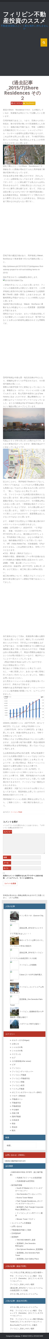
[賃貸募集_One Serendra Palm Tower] (14, 999)
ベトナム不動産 (18, 1089)
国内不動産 (16, 1116)
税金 (13, 1123)
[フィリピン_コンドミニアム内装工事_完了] (14, 987)
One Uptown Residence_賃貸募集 (30, 1249)
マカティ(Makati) (18, 1096)
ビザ (13, 1065)
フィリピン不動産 (16, 812)
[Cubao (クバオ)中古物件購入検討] (14, 975)
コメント (7, 832)
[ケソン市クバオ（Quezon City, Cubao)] (14, 916)
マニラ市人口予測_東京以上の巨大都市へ (26, 1272)
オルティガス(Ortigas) (20, 1040)
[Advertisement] (24, 58)
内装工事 (15, 1113)
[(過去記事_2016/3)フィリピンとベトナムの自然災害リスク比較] (14, 953)
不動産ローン (17, 1099)
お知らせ (15, 1044)
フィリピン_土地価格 (28, 965)
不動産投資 (16, 1106)
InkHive (17, 1336)
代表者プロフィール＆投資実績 (29, 1178)
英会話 (14, 1127)
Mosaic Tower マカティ (26, 1219)
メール (6, 863)
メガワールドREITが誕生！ (30, 1024)
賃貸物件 (15, 1237)
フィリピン (16, 1068)
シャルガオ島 (17, 1047)
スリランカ (16, 1054)
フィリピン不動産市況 (21, 1078)
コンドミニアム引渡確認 (21, 1223)
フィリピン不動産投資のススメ (24, 17)
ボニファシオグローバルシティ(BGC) (27, 1092)
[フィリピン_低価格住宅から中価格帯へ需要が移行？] (14, 1012)
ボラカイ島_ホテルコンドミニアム (24, 1294)
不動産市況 (16, 1103)
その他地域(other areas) (21, 1061)
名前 (5, 857)
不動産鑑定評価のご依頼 (21, 1230)
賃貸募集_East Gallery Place (28, 1259)
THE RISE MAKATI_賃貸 (26, 1240)
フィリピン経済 (18, 1085)
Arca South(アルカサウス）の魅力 (23, 1325)
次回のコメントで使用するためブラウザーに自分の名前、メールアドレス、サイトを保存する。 (23, 877)
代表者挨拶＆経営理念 (25, 1181)
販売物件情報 (16, 1185)
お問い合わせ (16, 1226)
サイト (6, 868)
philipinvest (30, 103)
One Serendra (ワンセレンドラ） (30, 1194)
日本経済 (15, 1120)
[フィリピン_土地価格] (14, 965)
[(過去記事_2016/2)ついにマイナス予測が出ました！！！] (14, 928)
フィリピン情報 (18, 1082)
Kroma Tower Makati (25, 1198)
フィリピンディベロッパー (22, 1071)
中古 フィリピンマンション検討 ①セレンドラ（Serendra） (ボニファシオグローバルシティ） (26, 1278)
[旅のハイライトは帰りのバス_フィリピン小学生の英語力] (14, 940)
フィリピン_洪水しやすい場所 (22, 1284)
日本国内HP (16, 1233)
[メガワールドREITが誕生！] (14, 1024)
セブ (13, 1058)
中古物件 (15, 1110)
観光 (13, 1130)
